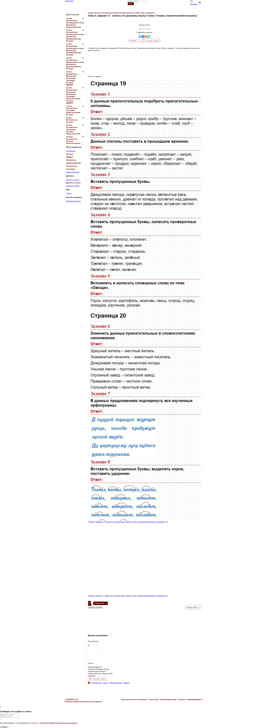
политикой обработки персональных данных (59, 723)
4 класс (69, 58)
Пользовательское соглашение (134, 699)
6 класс (69, 88)
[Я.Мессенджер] (149, 36)
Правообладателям (168, 699)
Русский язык (71, 20)
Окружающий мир (73, 27)
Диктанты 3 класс (72, 186)
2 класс (69, 30)
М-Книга (126, 683)
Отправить (4, 727)
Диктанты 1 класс (72, 180)
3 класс (69, 44)
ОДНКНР (69, 85)
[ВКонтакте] (143, 36)
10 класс (69, 137)
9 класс (69, 125)
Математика (71, 25)
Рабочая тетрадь (115, 683)
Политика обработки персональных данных (83, 701)
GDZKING (70, 699)
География (70, 80)
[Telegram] (140, 36)
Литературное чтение (75, 23)
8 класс (69, 118)
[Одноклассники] (146, 36)
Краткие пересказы (73, 201)
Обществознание (73, 99)
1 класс (69, 18)
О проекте (182, 699)
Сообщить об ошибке (95, 607)
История (69, 41)
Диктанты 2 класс (73, 183)
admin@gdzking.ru (194, 699)
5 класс (69, 72)
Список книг (154, 699)
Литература (71, 78)
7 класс (69, 106)
